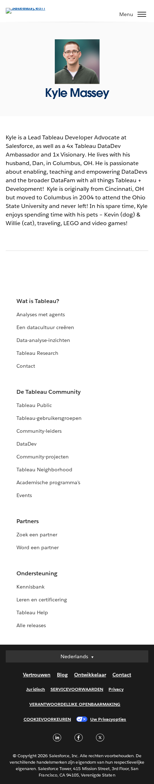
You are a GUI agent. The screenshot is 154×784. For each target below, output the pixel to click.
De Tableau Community (48, 392)
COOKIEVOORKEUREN (47, 719)
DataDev (26, 444)
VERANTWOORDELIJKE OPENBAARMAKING (74, 704)
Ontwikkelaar (90, 674)
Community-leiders (39, 431)
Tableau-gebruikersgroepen (49, 418)
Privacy (116, 689)
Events (24, 495)
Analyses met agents (40, 314)
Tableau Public (34, 405)
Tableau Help (32, 612)
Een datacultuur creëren (45, 327)
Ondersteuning (36, 573)
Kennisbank (30, 587)
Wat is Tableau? (37, 301)
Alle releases (31, 625)
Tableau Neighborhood (44, 469)
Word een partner (37, 547)
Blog (62, 674)
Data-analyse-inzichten (43, 340)
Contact (25, 366)
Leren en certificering (41, 599)
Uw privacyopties (108, 719)
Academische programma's (48, 482)
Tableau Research (37, 353)
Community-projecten (42, 456)
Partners (27, 521)
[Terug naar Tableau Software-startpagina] (31, 7)
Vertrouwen (36, 674)
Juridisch (35, 689)
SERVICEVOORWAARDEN (77, 689)
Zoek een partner (36, 534)
